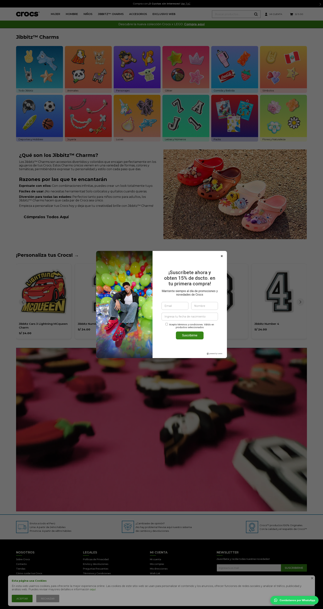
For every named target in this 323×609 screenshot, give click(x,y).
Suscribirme (189, 335)
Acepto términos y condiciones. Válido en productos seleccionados (191, 326)
